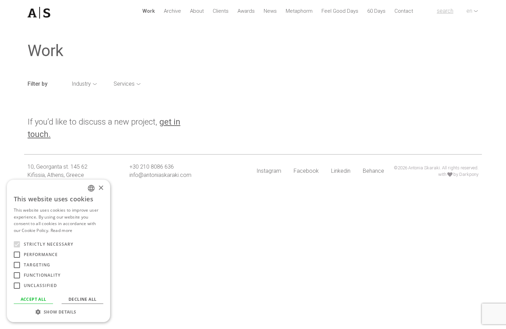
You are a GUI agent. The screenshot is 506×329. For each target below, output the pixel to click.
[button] (58, 311)
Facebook (306, 171)
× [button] (100, 188)
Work (149, 11)
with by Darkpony (458, 174)
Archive (172, 11)
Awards (246, 11)
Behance (373, 171)
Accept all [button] (33, 299)
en (469, 11)
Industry (81, 84)
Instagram (268, 171)
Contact (403, 11)
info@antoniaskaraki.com (160, 175)
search (445, 11)
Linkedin (340, 171)
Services (124, 84)
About (197, 11)
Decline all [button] (82, 299)
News (270, 11)
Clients (221, 11)
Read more (62, 230)
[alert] (58, 251)
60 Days (376, 11)
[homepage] (62, 13)
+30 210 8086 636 (151, 166)
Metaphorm (299, 11)
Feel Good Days (339, 11)
